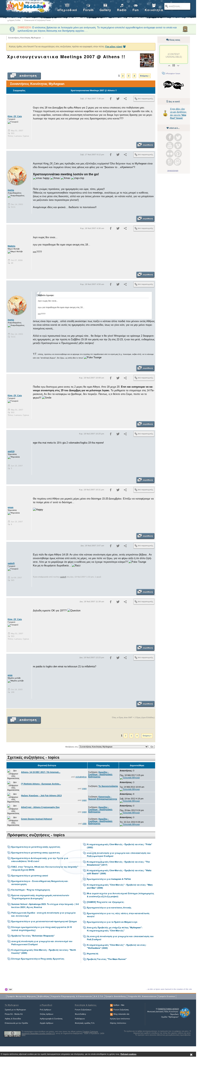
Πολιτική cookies (128, 1054)
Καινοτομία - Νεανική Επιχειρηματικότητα (102, 798)
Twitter (178, 137)
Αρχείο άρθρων (46, 1023)
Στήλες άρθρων (46, 1014)
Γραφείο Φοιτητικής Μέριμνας (21, 996)
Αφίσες (8, 1019)
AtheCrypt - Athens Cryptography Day (40, 807)
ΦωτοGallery (80, 1014)
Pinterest (178, 154)
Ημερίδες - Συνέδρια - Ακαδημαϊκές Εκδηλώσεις (100, 774)
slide (84, 823)
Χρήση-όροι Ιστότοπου (120, 1019)
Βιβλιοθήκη (43, 996)
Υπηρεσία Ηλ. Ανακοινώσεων (142, 996)
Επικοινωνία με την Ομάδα (16, 1023)
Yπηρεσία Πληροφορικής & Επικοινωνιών (71, 996)
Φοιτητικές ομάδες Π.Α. (85, 1023)
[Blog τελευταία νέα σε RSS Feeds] (111, 1014)
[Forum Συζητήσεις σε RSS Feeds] (111, 1010)
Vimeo (178, 145)
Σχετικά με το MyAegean (15, 1010)
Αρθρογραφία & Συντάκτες (51, 1019)
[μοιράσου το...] (125, 99)
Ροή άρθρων (45, 1010)
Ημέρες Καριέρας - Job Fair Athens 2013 (41, 795)
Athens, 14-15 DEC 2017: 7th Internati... (40, 772)
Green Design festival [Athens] (36, 819)
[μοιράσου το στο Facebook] (111, 99)
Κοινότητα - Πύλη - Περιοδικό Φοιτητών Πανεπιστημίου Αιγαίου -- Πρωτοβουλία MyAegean (29, 6)
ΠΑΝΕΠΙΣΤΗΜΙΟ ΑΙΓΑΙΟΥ (168, 1009)
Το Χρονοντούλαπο (108, 786)
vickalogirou (81, 777)
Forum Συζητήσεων (83, 1010)
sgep (84, 788)
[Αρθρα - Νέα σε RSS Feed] (111, 1005)
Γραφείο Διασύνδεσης (116, 996)
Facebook (170, 137)
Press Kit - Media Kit (14, 1014)
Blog (170, 162)
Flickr (170, 154)
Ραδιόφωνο (80, 1019)
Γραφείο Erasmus (166, 996)
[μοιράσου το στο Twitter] (118, 99)
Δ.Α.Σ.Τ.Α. (99, 996)
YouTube (170, 145)
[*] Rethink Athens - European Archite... (41, 784)
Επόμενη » (144, 76)
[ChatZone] (173, 86)
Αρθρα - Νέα (118, 1005)
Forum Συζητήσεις (121, 1010)
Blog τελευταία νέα (121, 1014)
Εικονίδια (17, 1019)
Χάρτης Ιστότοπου (118, 1023)
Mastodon (178, 162)
